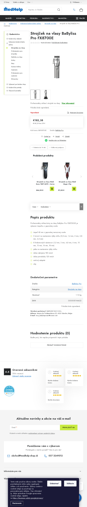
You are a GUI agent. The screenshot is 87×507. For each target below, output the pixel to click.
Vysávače (14, 70)
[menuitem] (9, 18)
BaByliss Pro (59, 130)
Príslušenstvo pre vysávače (16, 74)
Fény (12, 63)
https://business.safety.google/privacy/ (28, 498)
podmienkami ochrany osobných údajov (42, 433)
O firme (6, 2)
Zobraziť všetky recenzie (21, 376)
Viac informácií (68, 103)
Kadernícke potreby (15, 87)
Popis (34, 207)
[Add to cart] (52, 189)
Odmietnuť (54, 483)
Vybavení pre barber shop (17, 84)
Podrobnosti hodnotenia (59, 43)
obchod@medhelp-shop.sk (24, 455)
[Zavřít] (81, 483)
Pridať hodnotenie (56, 345)
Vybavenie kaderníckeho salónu (17, 43)
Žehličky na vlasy (16, 57)
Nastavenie (17, 503)
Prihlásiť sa (69, 427)
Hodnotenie (45, 207)
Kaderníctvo (15, 34)
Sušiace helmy (16, 67)
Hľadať (59, 10)
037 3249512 (74, 10)
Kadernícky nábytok (15, 39)
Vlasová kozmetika (15, 91)
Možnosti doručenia (76, 113)
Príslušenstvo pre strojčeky (16, 52)
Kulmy (13, 60)
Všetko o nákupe (18, 2)
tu (11, 493)
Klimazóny (14, 79)
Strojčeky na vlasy (18, 48)
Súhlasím (70, 483)
